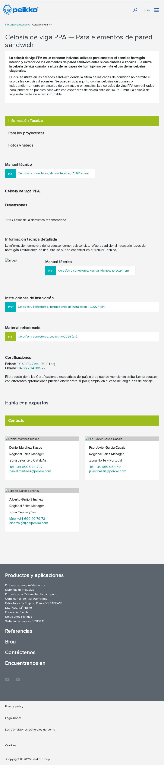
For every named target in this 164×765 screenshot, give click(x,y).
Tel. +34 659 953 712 (105, 467)
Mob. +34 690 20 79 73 (27, 519)
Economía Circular (17, 612)
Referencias (18, 631)
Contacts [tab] (16, 420)
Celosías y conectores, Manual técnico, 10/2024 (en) (53, 173)
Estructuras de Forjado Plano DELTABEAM (33, 603)
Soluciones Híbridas (18, 617)
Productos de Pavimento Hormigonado (31, 594)
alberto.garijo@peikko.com (28, 523)
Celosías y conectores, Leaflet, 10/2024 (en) (47, 336)
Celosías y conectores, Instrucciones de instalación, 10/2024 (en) (61, 307)
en (52, 364)
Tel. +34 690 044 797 (25, 467)
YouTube (7, 677)
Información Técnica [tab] (25, 120)
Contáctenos (20, 652)
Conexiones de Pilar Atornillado (26, 599)
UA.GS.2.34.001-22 (31, 368)
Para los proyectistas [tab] (26, 133)
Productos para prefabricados (25, 585)
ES (146, 10)
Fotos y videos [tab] (20, 145)
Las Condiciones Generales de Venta (30, 729)
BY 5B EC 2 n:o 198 (31, 364)
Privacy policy (14, 706)
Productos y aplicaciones (17, 24)
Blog (10, 642)
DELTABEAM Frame (18, 607)
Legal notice (13, 718)
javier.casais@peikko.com (107, 471)
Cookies (10, 745)
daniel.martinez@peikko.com (30, 471)
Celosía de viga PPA (42, 24)
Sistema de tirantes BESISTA (24, 621)
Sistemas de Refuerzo (20, 590)
